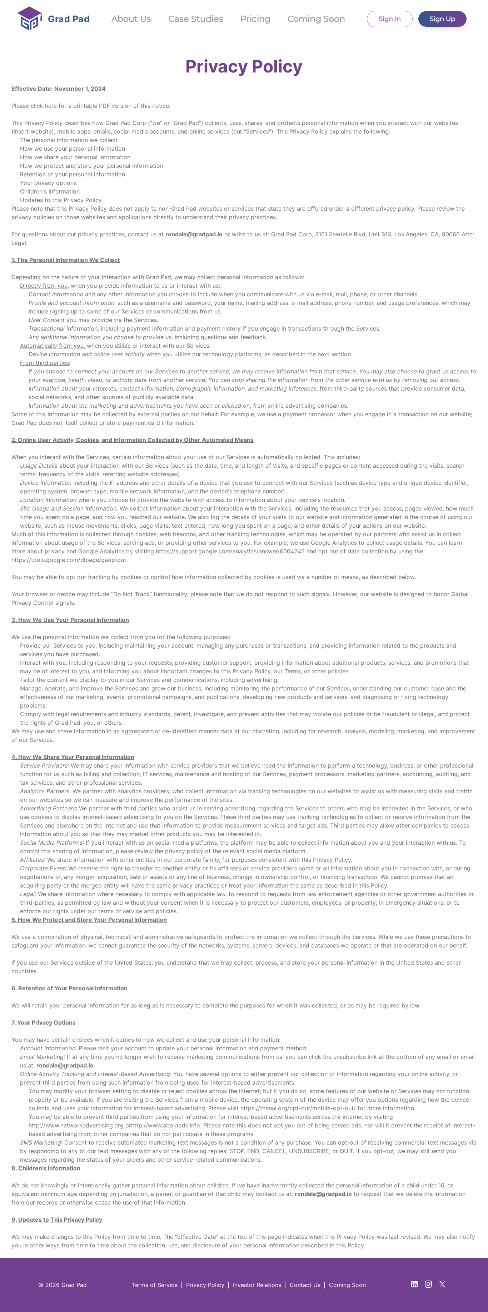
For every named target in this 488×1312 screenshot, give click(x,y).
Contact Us (305, 1284)
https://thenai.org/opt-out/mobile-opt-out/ (298, 1108)
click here (44, 105)
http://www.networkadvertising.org (76, 1125)
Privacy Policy (205, 1284)
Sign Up (442, 19)
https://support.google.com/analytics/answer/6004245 (230, 551)
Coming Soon (347, 1284)
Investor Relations (257, 1284)
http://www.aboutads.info (165, 1125)
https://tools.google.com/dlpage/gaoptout (68, 559)
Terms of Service (155, 1284)
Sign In (390, 19)
